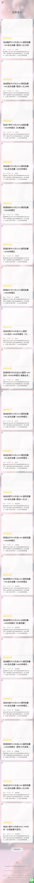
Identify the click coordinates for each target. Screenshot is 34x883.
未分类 (16, 49)
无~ (13, 49)
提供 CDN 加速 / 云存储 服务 (19, 877)
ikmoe (4, 49)
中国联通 (17, 214)
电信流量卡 (17, 503)
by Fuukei (20, 879)
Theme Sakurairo (14, 879)
